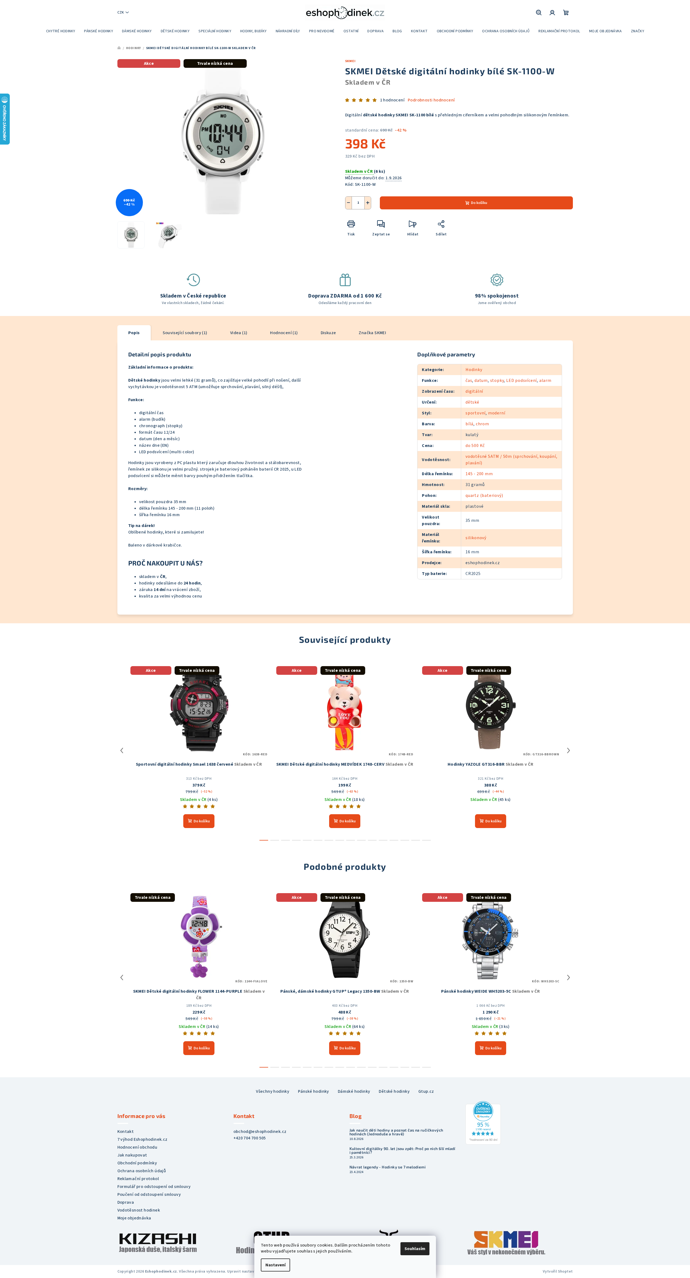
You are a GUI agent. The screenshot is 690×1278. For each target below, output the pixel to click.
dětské (472, 402)
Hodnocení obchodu (137, 1147)
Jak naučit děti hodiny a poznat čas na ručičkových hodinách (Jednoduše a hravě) (396, 1132)
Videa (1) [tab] (239, 333)
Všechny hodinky (272, 1091)
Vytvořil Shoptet (558, 1271)
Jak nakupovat (132, 1155)
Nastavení (275, 1265)
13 (404, 840)
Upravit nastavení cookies (250, 1271)
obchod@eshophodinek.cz (260, 1132)
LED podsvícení (521, 381)
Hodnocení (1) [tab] (284, 333)
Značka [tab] (372, 333)
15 (426, 840)
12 (394, 840)
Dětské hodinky (394, 1091)
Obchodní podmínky (137, 1163)
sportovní (476, 413)
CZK (120, 12)
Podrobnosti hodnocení (431, 100)
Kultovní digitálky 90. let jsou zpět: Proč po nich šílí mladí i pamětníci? (402, 1150)
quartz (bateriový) (484, 496)
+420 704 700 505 (249, 1138)
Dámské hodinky (354, 1091)
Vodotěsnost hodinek (138, 1210)
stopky (497, 381)
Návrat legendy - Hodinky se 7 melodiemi (387, 1167)
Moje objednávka (134, 1218)
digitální (474, 391)
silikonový (476, 538)
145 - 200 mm (479, 474)
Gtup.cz (426, 1091)
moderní (496, 413)
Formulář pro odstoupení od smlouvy (154, 1187)
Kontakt (125, 1132)
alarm (545, 381)
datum (481, 381)
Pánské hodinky (313, 1091)
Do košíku (479, 203)
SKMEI (350, 61)
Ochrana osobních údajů (141, 1171)
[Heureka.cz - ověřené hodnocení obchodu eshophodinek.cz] (483, 1123)
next (568, 750)
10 (372, 840)
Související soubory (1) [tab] (185, 333)
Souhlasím (415, 1249)
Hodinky (474, 370)
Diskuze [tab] (328, 333)
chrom (482, 424)
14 (415, 840)
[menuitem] (61, 31)
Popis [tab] (134, 333)
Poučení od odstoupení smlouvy (149, 1194)
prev (121, 750)
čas (469, 381)
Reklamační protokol (138, 1179)
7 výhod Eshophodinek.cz (142, 1139)
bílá (469, 424)
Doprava (125, 1202)
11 (383, 840)
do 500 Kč (475, 446)
